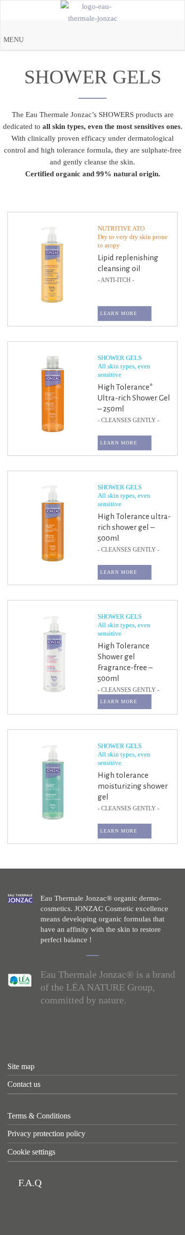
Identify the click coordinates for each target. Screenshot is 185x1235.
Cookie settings (31, 1152)
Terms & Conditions (39, 1116)
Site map (21, 1066)
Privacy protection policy (46, 1133)
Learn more (118, 313)
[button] (13, 40)
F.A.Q (28, 1182)
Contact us (23, 1084)
